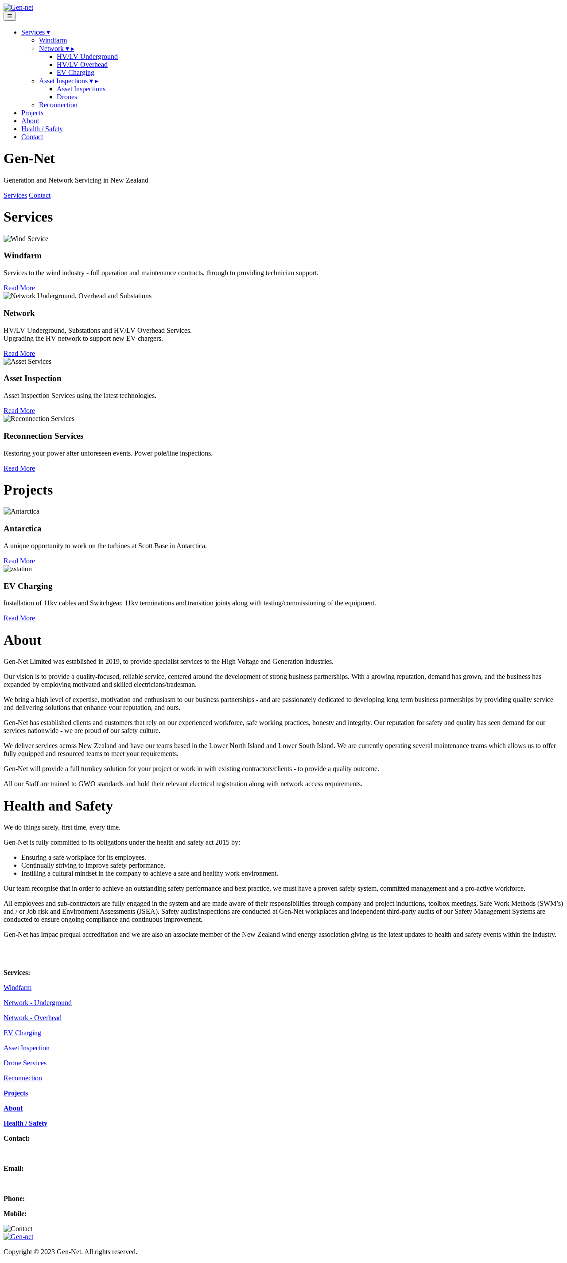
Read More (19, 288)
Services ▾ (35, 32)
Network (56, 48)
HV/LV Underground (87, 56)
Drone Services (25, 1063)
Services (15, 195)
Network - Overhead (33, 1017)
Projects (32, 113)
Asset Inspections (68, 81)
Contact (32, 136)
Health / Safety (42, 129)
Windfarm (53, 40)
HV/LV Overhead (82, 64)
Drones (67, 97)
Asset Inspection (27, 1048)
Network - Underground (38, 1002)
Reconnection (58, 105)
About (30, 121)
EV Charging (75, 72)
